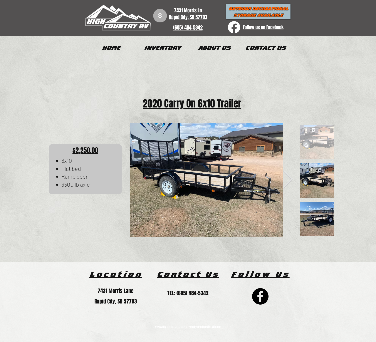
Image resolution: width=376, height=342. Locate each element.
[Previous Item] (120, 180)
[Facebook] (260, 296)
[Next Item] (287, 180)
